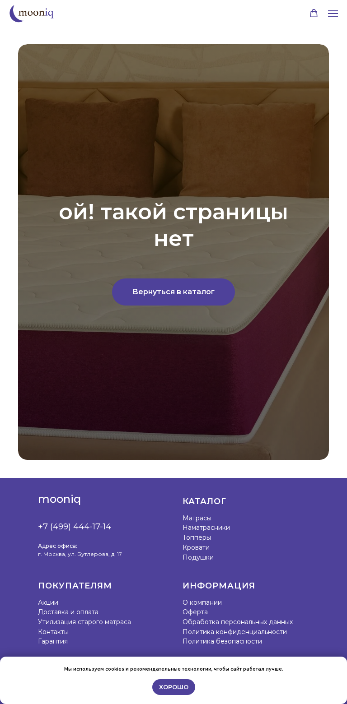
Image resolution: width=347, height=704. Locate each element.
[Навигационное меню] (333, 13)
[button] (313, 13)
